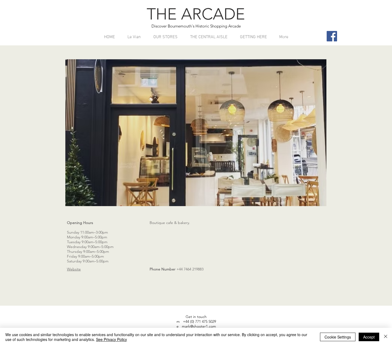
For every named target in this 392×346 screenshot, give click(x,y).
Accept (369, 337)
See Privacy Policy (111, 339)
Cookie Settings (338, 337)
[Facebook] (332, 36)
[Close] (385, 337)
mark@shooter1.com (199, 326)
